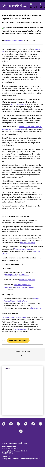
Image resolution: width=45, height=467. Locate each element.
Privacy (4, 459)
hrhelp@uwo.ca (35, 308)
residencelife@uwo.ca (27, 280)
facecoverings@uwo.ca (22, 249)
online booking (20, 329)
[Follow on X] (40, 424)
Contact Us (6, 457)
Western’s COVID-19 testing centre (14, 317)
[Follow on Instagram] (11, 424)
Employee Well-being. (27, 243)
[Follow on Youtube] (26, 424)
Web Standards (13, 459)
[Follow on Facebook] (4, 424)
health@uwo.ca (11, 275)
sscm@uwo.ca (20, 287)
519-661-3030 (24, 275)
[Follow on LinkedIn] (18, 424)
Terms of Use (25, 459)
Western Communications (13, 40)
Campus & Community (18, 340)
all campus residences (19, 104)
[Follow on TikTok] (33, 424)
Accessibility (35, 459)
